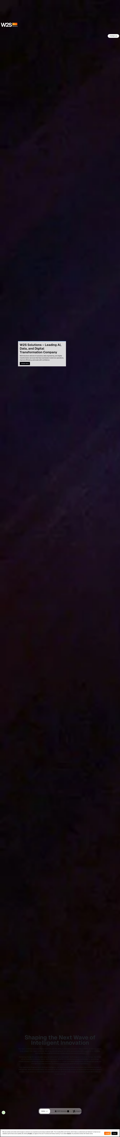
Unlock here (25, 363)
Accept (107, 1133)
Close (114, 1133)
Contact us (113, 36)
